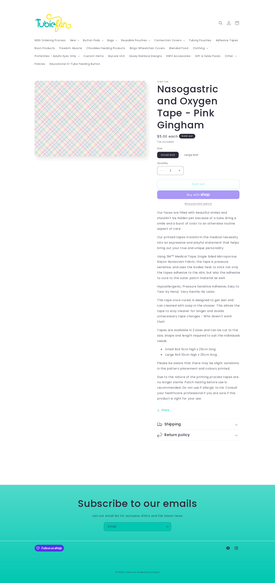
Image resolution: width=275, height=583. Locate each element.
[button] (74, 40)
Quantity (162, 163)
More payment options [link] (198, 203)
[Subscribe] (167, 526)
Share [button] (165, 410)
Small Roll (170, 155)
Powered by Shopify (148, 572)
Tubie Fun (130, 572)
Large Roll (193, 155)
